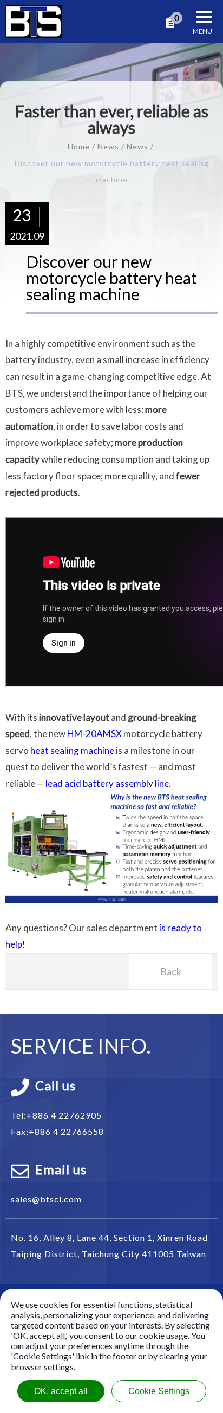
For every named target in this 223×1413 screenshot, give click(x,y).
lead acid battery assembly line (107, 783)
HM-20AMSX (94, 733)
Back (170, 971)
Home (79, 146)
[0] (170, 23)
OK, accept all (61, 1391)
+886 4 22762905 (64, 1115)
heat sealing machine (72, 750)
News (108, 146)
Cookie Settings (158, 1391)
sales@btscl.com (46, 1199)
